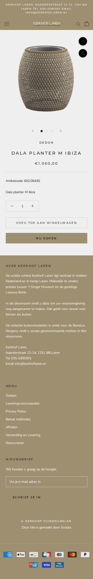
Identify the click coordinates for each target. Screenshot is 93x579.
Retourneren (15, 443)
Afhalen (11, 427)
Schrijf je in (27, 497)
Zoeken (11, 395)
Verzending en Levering (23, 435)
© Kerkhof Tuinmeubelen (46, 521)
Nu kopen (46, 238)
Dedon (46, 142)
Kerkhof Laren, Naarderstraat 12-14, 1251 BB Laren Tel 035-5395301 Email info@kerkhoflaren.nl (46, 8)
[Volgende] (60, 131)
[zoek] (78, 24)
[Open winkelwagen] (87, 23)
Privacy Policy (16, 411)
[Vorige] (32, 131)
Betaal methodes (18, 419)
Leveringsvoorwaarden (23, 403)
